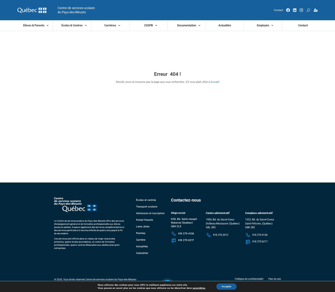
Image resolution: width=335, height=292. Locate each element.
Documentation (186, 25)
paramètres (199, 288)
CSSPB (148, 25)
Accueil (215, 81)
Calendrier (142, 252)
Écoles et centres (146, 199)
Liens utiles (143, 226)
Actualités (224, 25)
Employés (263, 25)
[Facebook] (288, 10)
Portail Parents (144, 219)
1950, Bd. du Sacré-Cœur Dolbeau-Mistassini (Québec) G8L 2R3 (223, 223)
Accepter (226, 286)
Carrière (140, 239)
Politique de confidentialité (249, 279)
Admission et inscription (150, 213)
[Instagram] (301, 10)
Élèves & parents (33, 25)
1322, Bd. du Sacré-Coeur (259, 219)
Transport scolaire (146, 206)
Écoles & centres (72, 25)
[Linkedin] (295, 10)
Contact (303, 25)
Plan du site (274, 279)
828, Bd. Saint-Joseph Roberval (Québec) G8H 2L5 (184, 222)
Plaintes (141, 233)
